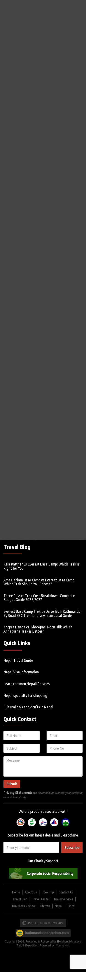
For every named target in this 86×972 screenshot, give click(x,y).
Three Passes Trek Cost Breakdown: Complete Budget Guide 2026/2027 (39, 597)
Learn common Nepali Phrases (26, 683)
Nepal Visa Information (21, 672)
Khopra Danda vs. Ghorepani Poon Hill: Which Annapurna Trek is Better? (37, 629)
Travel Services (63, 899)
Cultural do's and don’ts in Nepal (28, 707)
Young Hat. (63, 945)
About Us (31, 892)
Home (16, 892)
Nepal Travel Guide (18, 660)
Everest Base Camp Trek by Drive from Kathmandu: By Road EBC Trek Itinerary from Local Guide (42, 613)
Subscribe (71, 847)
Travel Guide (40, 899)
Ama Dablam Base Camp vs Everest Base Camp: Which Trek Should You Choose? (39, 582)
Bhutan (45, 906)
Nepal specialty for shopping (25, 695)
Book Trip (48, 892)
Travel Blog (20, 899)
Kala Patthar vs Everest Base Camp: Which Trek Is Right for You (41, 566)
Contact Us (66, 892)
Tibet (71, 906)
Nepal (58, 906)
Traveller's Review (23, 906)
